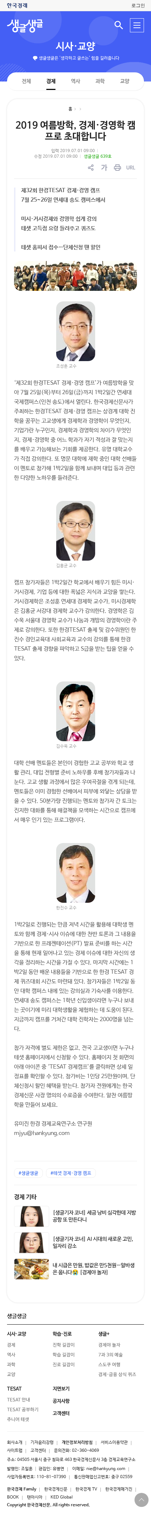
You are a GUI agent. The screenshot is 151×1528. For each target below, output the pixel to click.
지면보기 (61, 1389)
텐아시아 (34, 1497)
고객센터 (38, 1450)
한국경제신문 (55, 1489)
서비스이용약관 (114, 1442)
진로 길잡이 (64, 1364)
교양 (124, 81)
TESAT (14, 1389)
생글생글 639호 (98, 156)
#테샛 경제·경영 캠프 (71, 1173)
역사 (75, 81)
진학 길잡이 (64, 1345)
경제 (50, 81)
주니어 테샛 (18, 1419)
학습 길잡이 (64, 1355)
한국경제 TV (86, 1489)
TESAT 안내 (18, 1400)
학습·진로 (62, 1334)
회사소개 (14, 1442)
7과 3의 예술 (110, 1355)
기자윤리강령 (42, 1442)
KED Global (62, 1497)
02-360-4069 (85, 1450)
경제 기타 (25, 1197)
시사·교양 (75, 46)
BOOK (13, 1497)
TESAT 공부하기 (23, 1409)
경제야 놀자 (109, 1345)
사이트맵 (14, 1450)
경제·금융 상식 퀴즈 (117, 1374)
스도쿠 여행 (109, 1364)
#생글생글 (28, 1173)
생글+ (104, 1334)
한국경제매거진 (118, 1489)
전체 (26, 81)
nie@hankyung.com (105, 1469)
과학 (100, 81)
